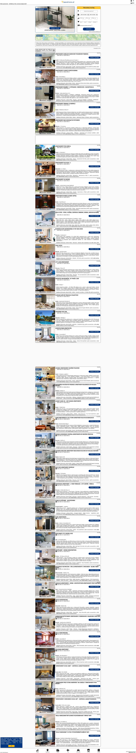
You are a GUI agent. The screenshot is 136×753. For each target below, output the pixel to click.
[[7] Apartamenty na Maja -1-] (45, 169)
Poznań (37, 419)
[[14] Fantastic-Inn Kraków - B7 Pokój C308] (45, 285)
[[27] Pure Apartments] (45, 523)
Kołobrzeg (38, 385)
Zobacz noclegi (94, 57)
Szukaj (88, 29)
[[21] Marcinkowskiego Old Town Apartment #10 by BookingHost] (45, 424)
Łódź (37, 534)
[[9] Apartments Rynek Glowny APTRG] (45, 202)
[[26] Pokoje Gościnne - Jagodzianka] (45, 507)
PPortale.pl (6, 752)
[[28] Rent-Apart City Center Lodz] (45, 540)
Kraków (37, 197)
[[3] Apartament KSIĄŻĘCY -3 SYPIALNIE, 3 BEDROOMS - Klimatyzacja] (45, 94)
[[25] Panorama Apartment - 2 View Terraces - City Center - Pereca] (45, 490)
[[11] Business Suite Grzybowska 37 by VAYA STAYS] (45, 235)
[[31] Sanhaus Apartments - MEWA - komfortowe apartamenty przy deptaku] (45, 590)
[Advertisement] (68, 355)
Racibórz (38, 634)
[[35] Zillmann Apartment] (45, 656)
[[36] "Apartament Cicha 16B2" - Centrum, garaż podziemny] (45, 672)
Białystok (38, 246)
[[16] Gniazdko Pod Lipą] (45, 318)
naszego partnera (82, 67)
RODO (7, 743)
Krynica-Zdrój (39, 667)
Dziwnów (38, 617)
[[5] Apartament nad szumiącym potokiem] (45, 127)
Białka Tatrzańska (40, 568)
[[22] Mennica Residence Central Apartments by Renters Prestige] (45, 441)
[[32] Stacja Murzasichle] (45, 606)
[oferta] (40, 67)
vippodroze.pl (68, 2)
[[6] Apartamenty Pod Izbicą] (45, 153)
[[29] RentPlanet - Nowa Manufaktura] (45, 557)
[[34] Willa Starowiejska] (45, 639)
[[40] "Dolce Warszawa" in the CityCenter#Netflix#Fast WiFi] (45, 739)
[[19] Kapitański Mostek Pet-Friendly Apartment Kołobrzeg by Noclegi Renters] (45, 391)
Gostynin (38, 180)
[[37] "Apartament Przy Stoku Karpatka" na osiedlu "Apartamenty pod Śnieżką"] (45, 689)
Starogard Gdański (40, 501)
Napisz (134, 752)
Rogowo (37, 452)
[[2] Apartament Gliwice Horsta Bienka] (45, 77)
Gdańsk (37, 369)
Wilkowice (38, 121)
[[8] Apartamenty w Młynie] (45, 186)
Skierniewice (38, 164)
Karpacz (37, 105)
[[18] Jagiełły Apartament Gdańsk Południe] (45, 375)
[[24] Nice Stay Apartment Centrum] (45, 474)
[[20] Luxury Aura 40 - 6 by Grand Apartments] (45, 408)
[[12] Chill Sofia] (45, 252)
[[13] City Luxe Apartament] (45, 269)
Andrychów (38, 313)
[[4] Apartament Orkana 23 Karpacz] (45, 110)
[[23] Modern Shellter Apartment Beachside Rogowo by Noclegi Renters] (45, 457)
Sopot (37, 584)
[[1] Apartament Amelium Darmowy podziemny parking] (45, 60)
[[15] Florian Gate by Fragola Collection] (45, 302)
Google (20, 738)
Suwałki (37, 55)
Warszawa (38, 230)
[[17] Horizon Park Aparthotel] (45, 335)
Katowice (38, 650)
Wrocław (38, 88)
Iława (37, 213)
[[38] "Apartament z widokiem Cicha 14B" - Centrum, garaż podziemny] (45, 706)
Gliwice (37, 71)
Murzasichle (38, 601)
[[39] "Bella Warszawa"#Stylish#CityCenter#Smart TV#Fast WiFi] (45, 722)
